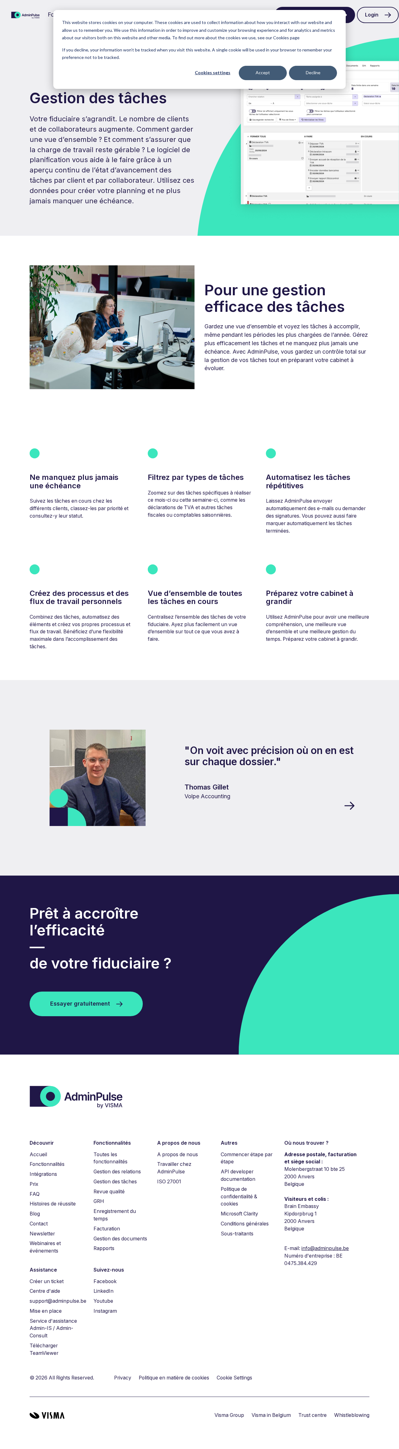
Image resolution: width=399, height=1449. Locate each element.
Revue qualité (109, 1192)
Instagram (105, 1311)
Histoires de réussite (53, 1204)
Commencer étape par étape (246, 1158)
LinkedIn (103, 1291)
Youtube (103, 1301)
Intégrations (43, 1174)
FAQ (35, 1194)
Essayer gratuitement (80, 1003)
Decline (313, 72)
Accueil (38, 1154)
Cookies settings (212, 72)
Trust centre (312, 1415)
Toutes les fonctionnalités (110, 1158)
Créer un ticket (47, 1281)
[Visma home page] (47, 1415)
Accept (263, 72)
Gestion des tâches (115, 1182)
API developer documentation (238, 1175)
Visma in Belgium (271, 1415)
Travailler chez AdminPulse (174, 1168)
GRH (99, 1201)
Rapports (104, 1248)
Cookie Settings (234, 1378)
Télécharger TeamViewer (44, 1349)
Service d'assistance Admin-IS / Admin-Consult (53, 1328)
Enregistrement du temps (115, 1215)
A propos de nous (177, 1154)
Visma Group (229, 1415)
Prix (34, 1184)
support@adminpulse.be (58, 1301)
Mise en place (46, 1311)
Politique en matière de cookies (174, 1378)
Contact (39, 1224)
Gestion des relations (117, 1172)
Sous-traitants (237, 1234)
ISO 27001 (169, 1182)
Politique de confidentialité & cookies (239, 1196)
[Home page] (25, 15)
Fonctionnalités (47, 1164)
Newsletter (42, 1234)
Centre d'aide (45, 1291)
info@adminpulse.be (325, 1248)
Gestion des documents (120, 1239)
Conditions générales (245, 1224)
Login (371, 15)
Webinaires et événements (45, 1247)
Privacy (122, 1378)
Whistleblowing (351, 1415)
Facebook (105, 1281)
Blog (35, 1214)
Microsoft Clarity (239, 1214)
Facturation (107, 1229)
